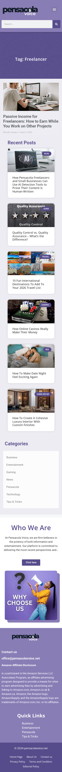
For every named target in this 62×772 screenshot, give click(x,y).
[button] (54, 9)
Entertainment (14, 464)
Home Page (16, 756)
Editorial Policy (31, 766)
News (9, 479)
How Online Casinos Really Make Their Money (30, 330)
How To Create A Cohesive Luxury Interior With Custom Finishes (30, 421)
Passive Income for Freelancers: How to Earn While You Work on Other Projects (30, 121)
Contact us (46, 756)
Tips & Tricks (14, 501)
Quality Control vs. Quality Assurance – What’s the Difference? (30, 236)
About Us (32, 756)
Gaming (11, 472)
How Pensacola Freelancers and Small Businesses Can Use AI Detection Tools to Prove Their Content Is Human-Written (30, 184)
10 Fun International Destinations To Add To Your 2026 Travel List (28, 284)
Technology (13, 494)
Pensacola (12, 487)
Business (11, 457)
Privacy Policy (17, 761)
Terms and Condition (40, 761)
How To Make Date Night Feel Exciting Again (29, 375)
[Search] (56, 24)
